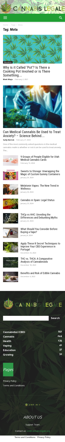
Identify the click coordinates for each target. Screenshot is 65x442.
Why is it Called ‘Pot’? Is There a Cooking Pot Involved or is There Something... (26, 71)
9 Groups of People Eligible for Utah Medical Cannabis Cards (40, 158)
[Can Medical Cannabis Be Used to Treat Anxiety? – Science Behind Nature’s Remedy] (32, 106)
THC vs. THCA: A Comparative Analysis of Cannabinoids (36, 260)
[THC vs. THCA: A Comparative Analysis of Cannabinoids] (10, 262)
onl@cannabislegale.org (38, 431)
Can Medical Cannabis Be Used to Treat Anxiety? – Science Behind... (32, 134)
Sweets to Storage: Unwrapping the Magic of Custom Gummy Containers (40, 173)
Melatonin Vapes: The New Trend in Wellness (40, 187)
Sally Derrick (8, 140)
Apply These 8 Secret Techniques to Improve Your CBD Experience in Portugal (40, 246)
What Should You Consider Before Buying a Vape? (39, 230)
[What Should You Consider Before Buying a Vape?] (10, 233)
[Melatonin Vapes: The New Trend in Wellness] (10, 189)
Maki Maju (8, 79)
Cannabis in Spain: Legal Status (38, 200)
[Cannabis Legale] (32, 7)
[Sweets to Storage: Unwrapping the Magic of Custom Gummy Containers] (10, 175)
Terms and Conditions (14, 385)
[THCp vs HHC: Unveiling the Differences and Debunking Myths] (10, 218)
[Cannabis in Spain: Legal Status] (10, 204)
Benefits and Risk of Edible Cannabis (40, 273)
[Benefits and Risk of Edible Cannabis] (10, 277)
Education (8, 62)
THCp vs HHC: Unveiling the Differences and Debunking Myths (39, 216)
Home (5, 25)
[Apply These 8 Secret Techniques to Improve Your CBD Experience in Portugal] (10, 247)
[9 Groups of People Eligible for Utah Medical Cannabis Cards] (10, 160)
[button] (5, 18)
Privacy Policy (9, 381)
